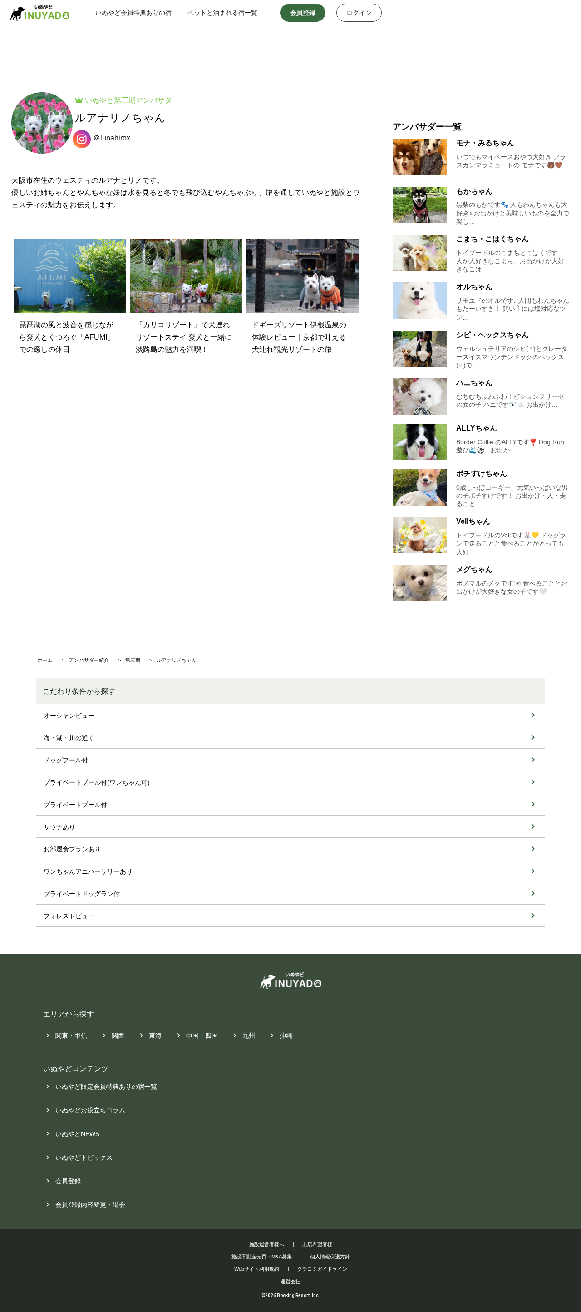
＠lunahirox (111, 138)
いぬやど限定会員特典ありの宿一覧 (106, 1086)
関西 (118, 1035)
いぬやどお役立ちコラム (90, 1110)
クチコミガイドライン (322, 1269)
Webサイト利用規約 (256, 1269)
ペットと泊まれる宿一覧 (222, 12)
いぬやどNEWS (77, 1133)
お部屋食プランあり (72, 849)
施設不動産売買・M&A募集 (261, 1256)
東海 (155, 1035)
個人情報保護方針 (330, 1256)
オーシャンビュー (69, 715)
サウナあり (59, 827)
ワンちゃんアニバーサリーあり (88, 871)
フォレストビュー (69, 916)
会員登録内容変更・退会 (90, 1204)
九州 (248, 1035)
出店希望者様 (317, 1244)
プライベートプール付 (75, 804)
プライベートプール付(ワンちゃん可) (97, 782)
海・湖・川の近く (69, 737)
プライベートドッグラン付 (82, 893)
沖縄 (286, 1035)
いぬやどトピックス (84, 1157)
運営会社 (290, 1281)
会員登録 (302, 12)
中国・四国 (202, 1035)
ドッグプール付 (66, 760)
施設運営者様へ (266, 1244)
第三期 (125, 100)
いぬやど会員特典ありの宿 (133, 12)
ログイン (359, 12)
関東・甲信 (71, 1035)
